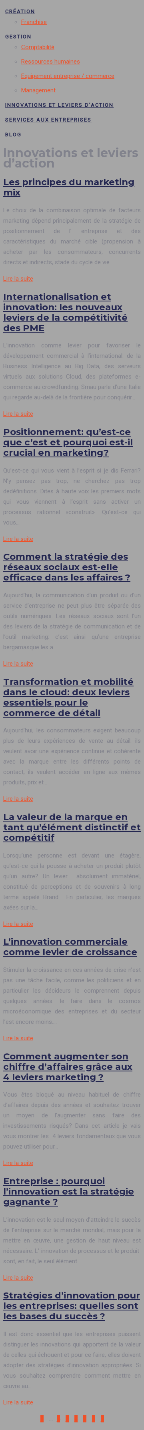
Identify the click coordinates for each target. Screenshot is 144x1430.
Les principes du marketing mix (68, 187)
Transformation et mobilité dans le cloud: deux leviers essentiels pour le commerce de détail (68, 697)
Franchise (34, 22)
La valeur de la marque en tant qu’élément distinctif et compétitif (72, 827)
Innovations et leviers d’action (59, 105)
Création (20, 11)
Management (38, 90)
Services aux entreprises (48, 120)
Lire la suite (18, 278)
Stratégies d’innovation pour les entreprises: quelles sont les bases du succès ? (71, 1306)
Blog (13, 135)
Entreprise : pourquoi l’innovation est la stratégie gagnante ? (68, 1191)
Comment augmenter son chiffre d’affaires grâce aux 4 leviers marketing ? (67, 1067)
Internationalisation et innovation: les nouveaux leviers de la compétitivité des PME (65, 312)
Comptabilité (37, 47)
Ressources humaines (50, 61)
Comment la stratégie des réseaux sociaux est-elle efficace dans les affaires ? (66, 567)
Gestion (18, 37)
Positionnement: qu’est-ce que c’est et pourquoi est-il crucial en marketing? (68, 442)
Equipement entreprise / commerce (67, 76)
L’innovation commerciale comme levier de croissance (70, 946)
